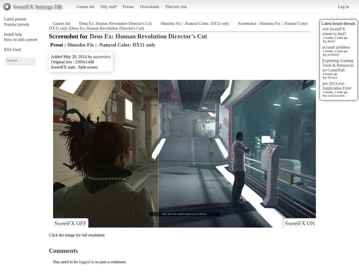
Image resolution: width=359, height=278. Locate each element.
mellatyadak (336, 95)
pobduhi (333, 54)
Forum (128, 6)
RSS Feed (12, 49)
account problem (336, 47)
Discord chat (176, 6)
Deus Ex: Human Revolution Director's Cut (115, 23)
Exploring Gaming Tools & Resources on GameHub (338, 65)
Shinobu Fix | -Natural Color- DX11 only (195, 23)
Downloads (149, 6)
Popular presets (16, 24)
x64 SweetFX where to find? (334, 31)
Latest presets (15, 19)
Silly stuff (108, 6)
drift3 (331, 41)
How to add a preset (20, 39)
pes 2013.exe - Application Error (336, 85)
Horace (332, 77)
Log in (343, 6)
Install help (13, 34)
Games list (85, 6)
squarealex (102, 56)
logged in (86, 262)
